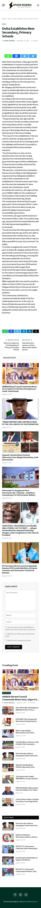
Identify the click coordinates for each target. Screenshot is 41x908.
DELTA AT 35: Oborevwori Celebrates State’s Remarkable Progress (27, 848)
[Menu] (3, 5)
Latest (9, 19)
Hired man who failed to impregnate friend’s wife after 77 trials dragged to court (27, 756)
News (4, 24)
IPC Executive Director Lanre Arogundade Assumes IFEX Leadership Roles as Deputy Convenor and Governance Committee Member (19, 569)
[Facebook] (16, 56)
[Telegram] (33, 56)
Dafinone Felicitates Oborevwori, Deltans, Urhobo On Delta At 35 (26, 837)
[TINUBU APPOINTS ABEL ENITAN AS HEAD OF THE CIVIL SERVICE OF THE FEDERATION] (20, 408)
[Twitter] (24, 56)
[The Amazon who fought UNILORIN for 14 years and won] (8, 779)
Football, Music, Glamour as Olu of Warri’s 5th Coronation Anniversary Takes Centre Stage (27, 744)
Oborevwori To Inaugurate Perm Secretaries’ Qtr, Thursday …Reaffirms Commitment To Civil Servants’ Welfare (18, 492)
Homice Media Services (29, 901)
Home (4, 19)
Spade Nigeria (9, 40)
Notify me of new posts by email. (19, 640)
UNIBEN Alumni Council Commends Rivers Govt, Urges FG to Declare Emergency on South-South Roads (19, 389)
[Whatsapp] (8, 56)
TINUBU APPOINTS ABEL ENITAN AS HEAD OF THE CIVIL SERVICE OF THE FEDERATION (20, 423)
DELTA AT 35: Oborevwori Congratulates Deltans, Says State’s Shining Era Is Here (26, 871)
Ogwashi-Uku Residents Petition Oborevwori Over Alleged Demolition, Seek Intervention (20, 457)
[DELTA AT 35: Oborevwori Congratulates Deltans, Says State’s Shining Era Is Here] (8, 872)
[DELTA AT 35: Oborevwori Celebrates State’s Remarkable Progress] (8, 849)
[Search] (38, 5)
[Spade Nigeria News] (20, 5)
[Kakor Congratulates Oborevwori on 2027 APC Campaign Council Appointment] (8, 733)
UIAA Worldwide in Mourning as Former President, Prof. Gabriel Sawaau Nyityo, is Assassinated (27, 790)
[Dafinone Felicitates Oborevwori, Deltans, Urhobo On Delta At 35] (8, 838)
